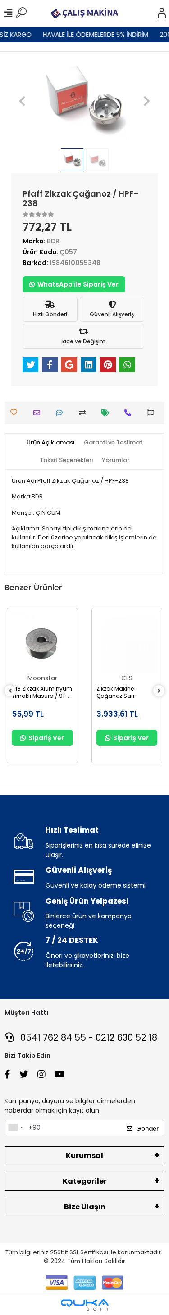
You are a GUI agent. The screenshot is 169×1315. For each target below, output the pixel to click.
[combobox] (15, 1127)
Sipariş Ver (46, 737)
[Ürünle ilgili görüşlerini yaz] (61, 412)
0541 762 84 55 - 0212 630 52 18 (87, 1037)
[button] (22, 101)
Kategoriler (85, 1181)
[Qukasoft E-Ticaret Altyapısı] (85, 1305)
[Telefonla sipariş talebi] (130, 412)
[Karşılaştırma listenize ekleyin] (84, 412)
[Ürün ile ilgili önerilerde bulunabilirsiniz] (153, 412)
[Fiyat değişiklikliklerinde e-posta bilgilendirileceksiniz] (107, 412)
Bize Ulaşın (84, 1207)
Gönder (147, 1128)
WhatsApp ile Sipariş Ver (78, 284)
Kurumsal (84, 1155)
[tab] (51, 443)
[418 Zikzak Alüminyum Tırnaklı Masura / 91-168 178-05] (42, 643)
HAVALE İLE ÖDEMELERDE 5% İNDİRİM (92, 34)
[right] (159, 691)
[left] (10, 691)
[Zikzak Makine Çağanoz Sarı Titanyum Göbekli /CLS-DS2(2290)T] (127, 643)
